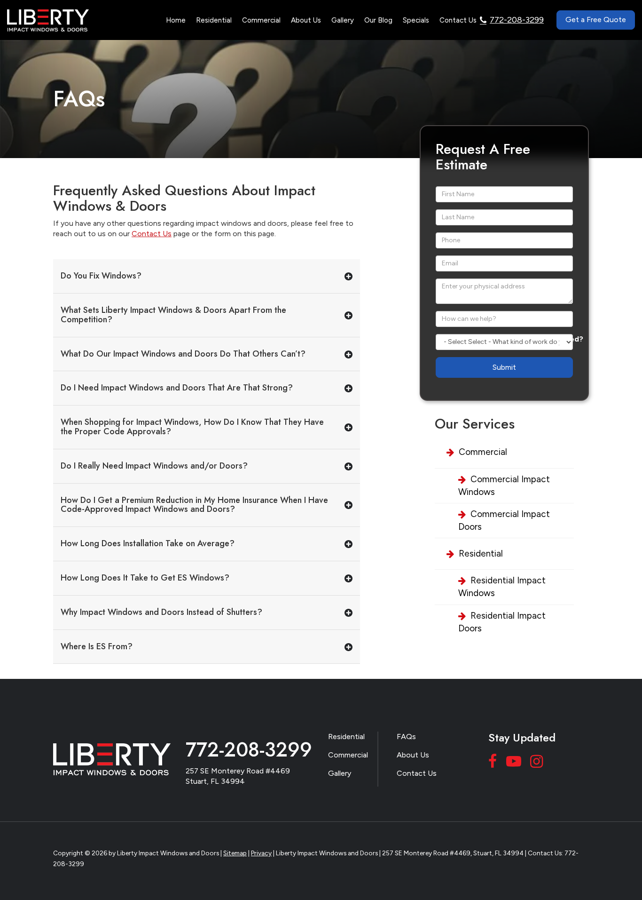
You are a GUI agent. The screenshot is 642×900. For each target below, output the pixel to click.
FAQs (406, 736)
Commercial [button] (261, 20)
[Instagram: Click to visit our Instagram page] (538, 763)
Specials (416, 20)
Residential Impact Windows (502, 586)
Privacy (261, 853)
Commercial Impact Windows (504, 485)
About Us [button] (306, 20)
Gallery (342, 20)
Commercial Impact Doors (504, 520)
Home (176, 20)
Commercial (483, 451)
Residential (481, 553)
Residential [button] (214, 20)
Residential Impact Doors (502, 622)
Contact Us (458, 20)
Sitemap (235, 853)
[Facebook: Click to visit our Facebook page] (494, 763)
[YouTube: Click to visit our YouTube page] (515, 763)
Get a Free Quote (595, 19)
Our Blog (378, 20)
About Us (413, 754)
